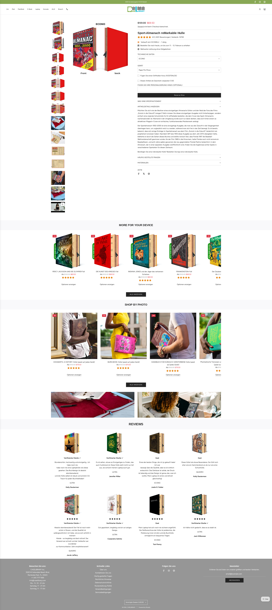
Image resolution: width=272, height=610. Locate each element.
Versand (141, 27)
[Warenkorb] (264, 9)
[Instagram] (260, 2)
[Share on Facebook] (138, 174)
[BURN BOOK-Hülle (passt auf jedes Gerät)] (124, 336)
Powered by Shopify (144, 607)
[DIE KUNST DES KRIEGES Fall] (107, 251)
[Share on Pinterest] (149, 174)
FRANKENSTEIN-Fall (184, 272)
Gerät (140, 66)
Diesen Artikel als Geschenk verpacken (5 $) (157, 81)
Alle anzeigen (136, 294)
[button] (55, 259)
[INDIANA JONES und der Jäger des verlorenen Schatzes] (145, 251)
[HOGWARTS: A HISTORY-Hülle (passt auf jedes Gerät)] (74, 336)
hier (178, 152)
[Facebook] (255, 2)
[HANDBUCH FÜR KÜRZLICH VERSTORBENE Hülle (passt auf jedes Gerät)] (173, 336)
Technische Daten (146, 54)
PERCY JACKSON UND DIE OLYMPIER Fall (68, 272)
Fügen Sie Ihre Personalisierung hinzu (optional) (160, 85)
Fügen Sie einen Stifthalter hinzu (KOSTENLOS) (158, 76)
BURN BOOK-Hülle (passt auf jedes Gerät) (124, 362)
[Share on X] (143, 174)
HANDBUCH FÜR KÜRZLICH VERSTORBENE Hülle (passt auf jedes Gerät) (173, 363)
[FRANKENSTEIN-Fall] (184, 251)
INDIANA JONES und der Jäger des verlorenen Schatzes (145, 273)
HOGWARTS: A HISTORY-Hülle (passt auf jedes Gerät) (74, 362)
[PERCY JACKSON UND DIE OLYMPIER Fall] (68, 251)
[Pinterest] (264, 2)
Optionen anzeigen (68, 284)
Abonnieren (234, 580)
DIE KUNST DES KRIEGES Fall (107, 272)
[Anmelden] (260, 9)
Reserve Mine (179, 95)
